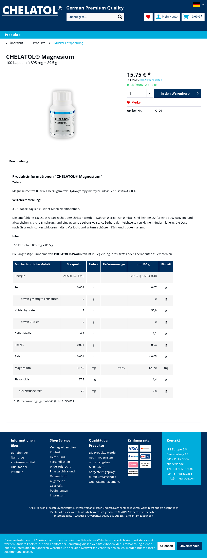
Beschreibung (18, 161)
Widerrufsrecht (60, 466)
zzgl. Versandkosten (150, 80)
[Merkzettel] (148, 17)
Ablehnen (166, 546)
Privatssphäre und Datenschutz (62, 473)
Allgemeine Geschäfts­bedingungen (59, 486)
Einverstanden (190, 546)
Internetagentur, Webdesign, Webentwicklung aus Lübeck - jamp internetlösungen (103, 515)
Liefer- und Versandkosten (60, 459)
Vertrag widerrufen (63, 447)
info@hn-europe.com (181, 478)
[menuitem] (96, 17)
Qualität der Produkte (19, 469)
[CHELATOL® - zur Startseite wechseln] (32, 13)
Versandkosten (93, 508)
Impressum (57, 495)
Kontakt (55, 452)
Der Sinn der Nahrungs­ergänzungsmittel (23, 457)
